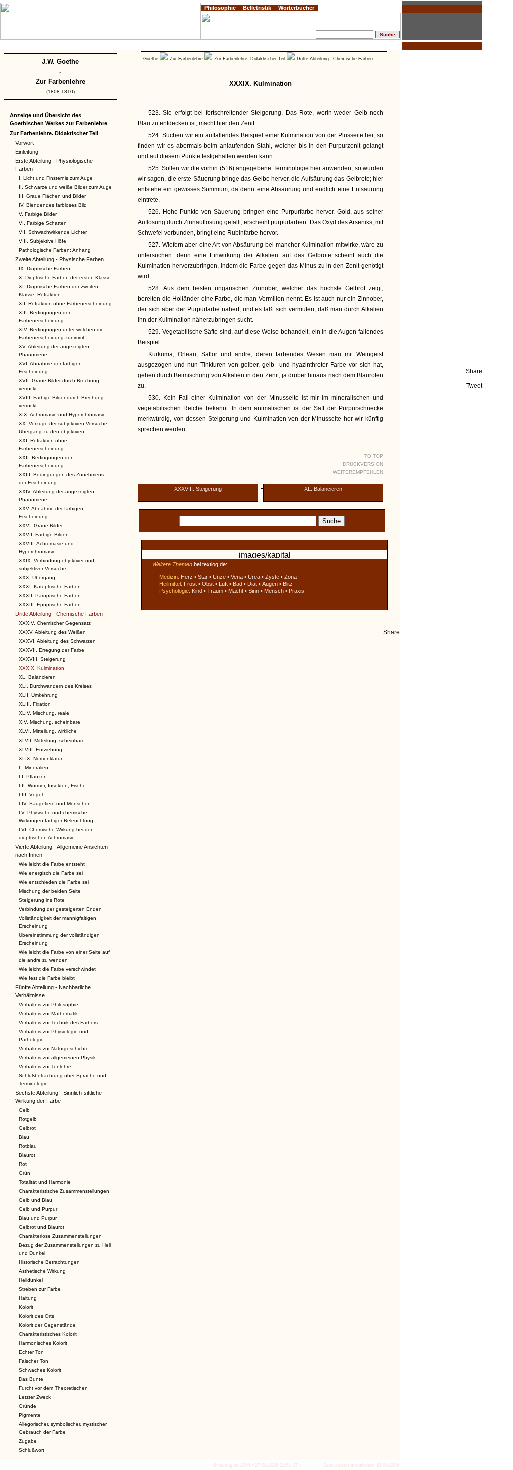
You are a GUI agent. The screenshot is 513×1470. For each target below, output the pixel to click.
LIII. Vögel (31, 794)
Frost (190, 584)
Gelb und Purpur (38, 1209)
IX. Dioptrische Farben (44, 268)
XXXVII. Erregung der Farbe (51, 650)
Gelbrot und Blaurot (41, 1227)
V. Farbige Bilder (38, 214)
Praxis (296, 591)
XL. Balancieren (37, 677)
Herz (187, 577)
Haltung (28, 1298)
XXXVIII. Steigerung (42, 659)
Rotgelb (28, 1119)
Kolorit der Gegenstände (47, 1325)
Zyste (272, 577)
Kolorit (26, 1307)
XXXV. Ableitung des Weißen (52, 632)
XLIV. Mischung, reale (44, 713)
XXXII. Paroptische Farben (50, 595)
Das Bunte (31, 1379)
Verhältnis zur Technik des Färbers (58, 1022)
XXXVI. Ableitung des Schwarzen (57, 641)
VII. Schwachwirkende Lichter (53, 232)
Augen (270, 584)
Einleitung (26, 152)
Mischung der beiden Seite (50, 891)
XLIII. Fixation (35, 704)
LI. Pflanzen (33, 776)
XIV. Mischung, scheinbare (49, 722)
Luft (223, 584)
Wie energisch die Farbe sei (51, 873)
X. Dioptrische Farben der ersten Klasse (65, 277)
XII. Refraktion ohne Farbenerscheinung (65, 303)
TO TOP (373, 456)
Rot (23, 1164)
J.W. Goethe (60, 61)
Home (10, 46)
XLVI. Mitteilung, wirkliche (48, 731)
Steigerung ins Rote (42, 900)
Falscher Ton (33, 1361)
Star (203, 577)
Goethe (150, 58)
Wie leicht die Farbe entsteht (52, 864)
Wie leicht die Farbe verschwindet (57, 969)
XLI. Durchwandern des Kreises (55, 686)
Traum (215, 591)
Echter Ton (31, 1352)
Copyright (58, 46)
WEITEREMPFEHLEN (358, 472)
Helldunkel (31, 1280)
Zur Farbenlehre (60, 81)
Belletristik (257, 8)
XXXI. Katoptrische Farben (50, 586)
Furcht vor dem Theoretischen (53, 1388)
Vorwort (24, 143)
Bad (237, 584)
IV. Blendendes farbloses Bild (53, 205)
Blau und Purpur (38, 1218)
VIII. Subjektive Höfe (42, 241)
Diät (252, 584)
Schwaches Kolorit (40, 1370)
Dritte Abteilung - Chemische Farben (59, 614)
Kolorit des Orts (36, 1316)
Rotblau (28, 1146)
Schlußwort (31, 1450)
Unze (219, 577)
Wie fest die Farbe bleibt (47, 978)
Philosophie (220, 8)
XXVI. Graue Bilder (41, 525)
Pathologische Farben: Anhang (55, 250)
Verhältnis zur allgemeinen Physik (57, 1057)
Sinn (253, 591)
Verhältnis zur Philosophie (48, 1004)
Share (474, 371)
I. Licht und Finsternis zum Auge (56, 178)
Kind (197, 591)
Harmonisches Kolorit (43, 1343)
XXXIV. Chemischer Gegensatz (55, 623)
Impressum (32, 46)
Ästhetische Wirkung (42, 1271)
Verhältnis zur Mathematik (48, 1013)
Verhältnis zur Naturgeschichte (54, 1048)
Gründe (27, 1406)
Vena (237, 577)
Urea (254, 577)
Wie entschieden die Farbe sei (54, 882)
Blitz (288, 584)
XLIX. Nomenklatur (40, 758)
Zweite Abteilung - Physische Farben (59, 259)
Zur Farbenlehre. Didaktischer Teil (54, 133)
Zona (290, 577)
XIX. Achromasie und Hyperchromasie (62, 414)
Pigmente (30, 1415)
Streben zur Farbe (40, 1289)
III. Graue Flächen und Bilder (52, 196)
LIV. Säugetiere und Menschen (55, 803)
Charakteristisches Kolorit (48, 1334)
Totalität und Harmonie (45, 1182)
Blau (24, 1137)
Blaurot (27, 1155)
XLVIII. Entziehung (40, 749)
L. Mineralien (33, 767)
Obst (208, 584)
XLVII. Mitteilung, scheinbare (52, 740)
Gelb (24, 1110)
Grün (24, 1173)
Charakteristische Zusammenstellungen (64, 1191)
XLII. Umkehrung (38, 695)
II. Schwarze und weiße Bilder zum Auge (65, 187)
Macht (235, 591)
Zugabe (28, 1441)
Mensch (274, 591)
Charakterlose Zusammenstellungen (60, 1236)
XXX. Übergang (37, 577)
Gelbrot (27, 1128)
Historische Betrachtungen (49, 1262)
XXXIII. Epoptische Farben (50, 604)
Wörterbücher (296, 8)
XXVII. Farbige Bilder (43, 534)
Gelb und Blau (35, 1200)
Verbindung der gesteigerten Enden (60, 909)
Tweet (474, 385)
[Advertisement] (442, 200)
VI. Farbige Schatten (43, 223)
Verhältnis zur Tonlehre (45, 1066)
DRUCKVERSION (363, 464)
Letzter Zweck (35, 1397)
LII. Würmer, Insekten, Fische (52, 785)
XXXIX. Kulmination (41, 668)
